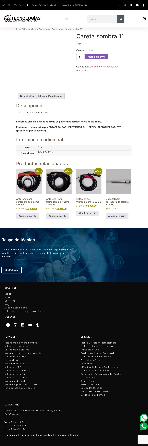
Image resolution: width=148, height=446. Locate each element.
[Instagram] (15, 325)
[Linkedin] (22, 325)
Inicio (18, 29)
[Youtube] (30, 325)
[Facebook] (8, 325)
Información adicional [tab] (50, 96)
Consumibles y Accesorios (36, 29)
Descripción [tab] (27, 96)
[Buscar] (120, 19)
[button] (66, 19)
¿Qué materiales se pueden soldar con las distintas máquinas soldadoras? (42, 435)
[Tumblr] (37, 325)
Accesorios (57, 29)
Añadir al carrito (97, 56)
